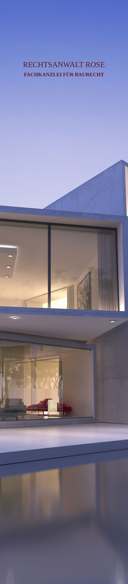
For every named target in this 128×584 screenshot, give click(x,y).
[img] (64, 292)
